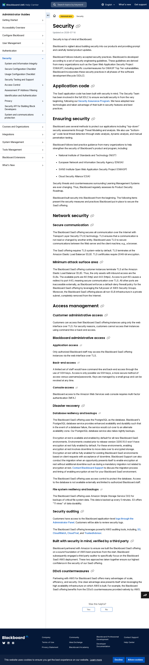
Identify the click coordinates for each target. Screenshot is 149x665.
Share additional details (97, 620)
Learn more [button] (96, 659)
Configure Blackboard (13, 35)
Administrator (66, 16)
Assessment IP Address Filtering (21, 90)
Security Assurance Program (94, 101)
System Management (13, 142)
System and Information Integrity (21, 63)
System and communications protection (19, 116)
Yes (88, 609)
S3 (139, 529)
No (106, 609)
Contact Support (131, 637)
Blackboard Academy (79, 647)
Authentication (9, 50)
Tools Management (12, 149)
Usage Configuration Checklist (20, 74)
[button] (42, 20)
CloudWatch (59, 533)
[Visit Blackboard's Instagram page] (13, 643)
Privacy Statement (50, 647)
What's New (8, 165)
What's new (125, 4)
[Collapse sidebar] (48, 15)
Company (46, 637)
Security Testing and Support (19, 79)
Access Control (12, 84)
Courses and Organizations (15, 126)
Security (6, 58)
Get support (140, 4)
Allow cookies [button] (135, 659)
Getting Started (10, 20)
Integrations (8, 134)
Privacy (8, 101)
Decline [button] (119, 659)
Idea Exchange (76, 642)
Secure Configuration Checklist (20, 69)
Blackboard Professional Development (108, 638)
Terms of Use (48, 642)
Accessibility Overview (13, 27)
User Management (11, 43)
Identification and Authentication (21, 95)
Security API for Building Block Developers (20, 108)
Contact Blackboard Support (87, 467)
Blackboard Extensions (13, 157)
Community (74, 637)
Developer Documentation (103, 645)
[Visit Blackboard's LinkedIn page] (8, 643)
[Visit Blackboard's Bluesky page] (4, 643)
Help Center (129, 642)
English (109, 4)
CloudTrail (73, 533)
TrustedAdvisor (92, 533)
